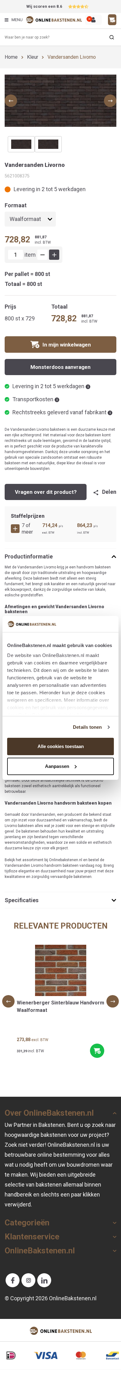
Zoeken (111, 37)
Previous (8, 1001)
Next (112, 1001)
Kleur (32, 57)
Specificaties (21, 900)
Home (11, 57)
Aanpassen (57, 766)
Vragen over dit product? (46, 492)
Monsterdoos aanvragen (60, 367)
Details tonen (87, 727)
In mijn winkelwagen (67, 345)
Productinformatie (29, 556)
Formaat (16, 205)
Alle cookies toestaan (61, 746)
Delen (109, 492)
